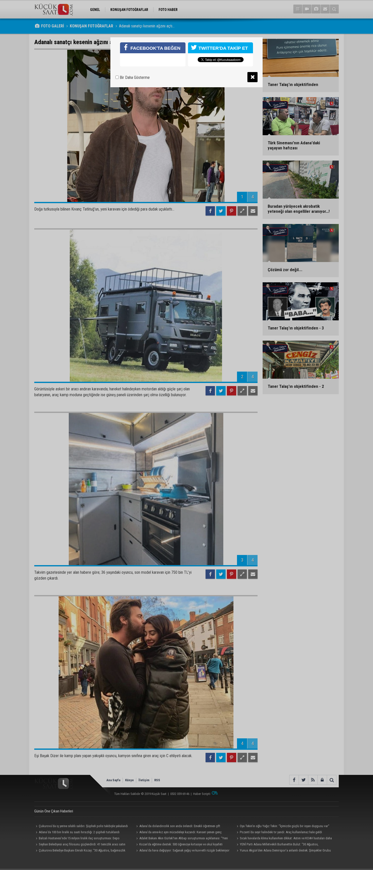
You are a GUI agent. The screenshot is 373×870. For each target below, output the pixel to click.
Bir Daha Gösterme (134, 77)
